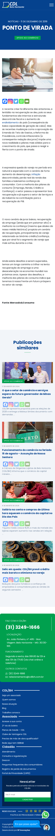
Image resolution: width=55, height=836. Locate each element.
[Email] (26, 101)
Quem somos (9, 699)
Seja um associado (11, 695)
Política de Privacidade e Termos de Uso (30, 815)
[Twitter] (15, 101)
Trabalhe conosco (11, 712)
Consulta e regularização (14, 756)
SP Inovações (23, 830)
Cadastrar (27, 799)
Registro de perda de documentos (19, 769)
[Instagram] (10, 101)
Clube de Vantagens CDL (14, 734)
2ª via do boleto (10, 725)
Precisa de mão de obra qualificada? (20, 738)
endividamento (10, 122)
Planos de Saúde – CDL (13, 730)
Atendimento (8, 751)
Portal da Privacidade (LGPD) (16, 773)
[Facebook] (4, 101)
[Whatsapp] (21, 101)
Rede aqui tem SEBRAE (13, 743)
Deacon (6, 760)
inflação (36, 174)
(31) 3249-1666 (23, 627)
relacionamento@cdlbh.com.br (26, 676)
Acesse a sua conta (12, 721)
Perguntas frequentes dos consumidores (22, 764)
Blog (4, 708)
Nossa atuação (9, 704)
